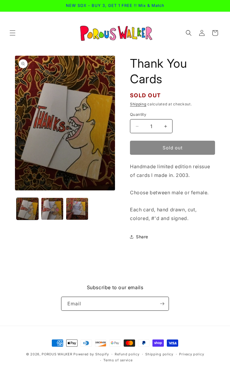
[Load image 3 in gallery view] (77, 209)
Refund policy (127, 354)
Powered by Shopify (91, 354)
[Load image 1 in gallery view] (27, 209)
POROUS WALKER (57, 354)
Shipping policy (159, 354)
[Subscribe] (162, 304)
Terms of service (117, 360)
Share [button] (142, 236)
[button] (12, 33)
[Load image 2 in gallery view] (52, 209)
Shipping (138, 104)
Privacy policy (191, 354)
